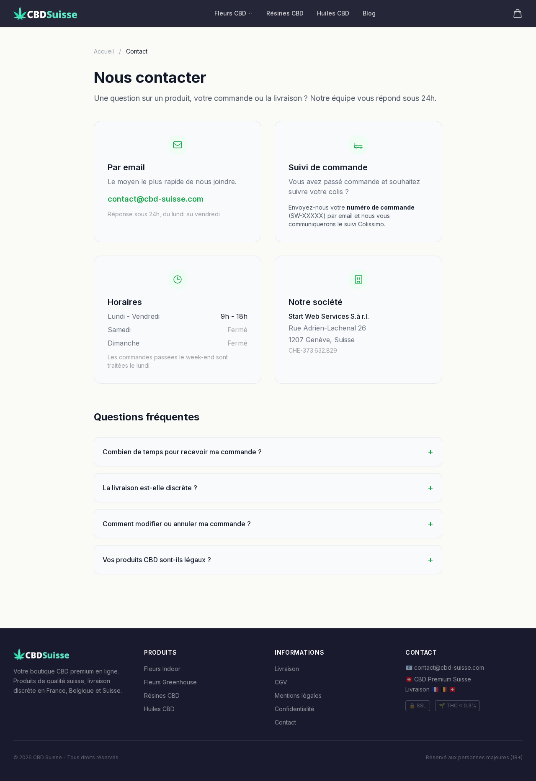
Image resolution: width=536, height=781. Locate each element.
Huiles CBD (333, 13)
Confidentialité (294, 708)
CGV (281, 682)
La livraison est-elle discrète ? (268, 488)
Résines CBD (285, 13)
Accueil (104, 51)
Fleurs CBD (230, 13)
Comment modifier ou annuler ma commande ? (268, 524)
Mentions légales (298, 695)
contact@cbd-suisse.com (156, 199)
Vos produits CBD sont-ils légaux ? (268, 560)
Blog (369, 13)
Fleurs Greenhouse (170, 682)
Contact (285, 722)
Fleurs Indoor (162, 668)
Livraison (287, 668)
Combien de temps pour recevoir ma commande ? (268, 452)
